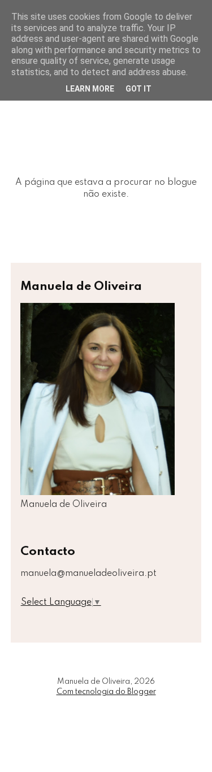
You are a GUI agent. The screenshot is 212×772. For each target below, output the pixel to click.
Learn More (90, 88)
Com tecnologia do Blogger (106, 692)
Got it (139, 88)
